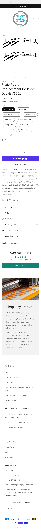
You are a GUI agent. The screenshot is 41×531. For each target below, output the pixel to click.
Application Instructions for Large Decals (20, 422)
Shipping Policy (10, 400)
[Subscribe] (33, 508)
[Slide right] (25, 77)
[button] (2, 18)
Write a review (20, 265)
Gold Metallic (30, 114)
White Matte (8, 135)
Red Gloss (24, 125)
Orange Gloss (9, 125)
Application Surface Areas (14, 428)
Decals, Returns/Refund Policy (16, 395)
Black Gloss (8, 109)
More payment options (21, 164)
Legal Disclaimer (11, 442)
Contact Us (9, 470)
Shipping (4, 101)
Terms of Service (11, 457)
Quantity (4, 140)
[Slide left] (15, 77)
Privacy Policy (9, 447)
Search (7, 372)
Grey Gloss (8, 120)
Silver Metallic (9, 130)
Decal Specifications (12, 377)
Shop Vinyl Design (17, 527)
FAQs (6, 452)
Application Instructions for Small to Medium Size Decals (18, 416)
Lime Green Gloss (25, 120)
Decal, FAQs (9, 382)
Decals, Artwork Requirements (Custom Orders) (19, 388)
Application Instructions (11, 243)
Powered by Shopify (27, 527)
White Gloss (25, 130)
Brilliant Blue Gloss (11, 114)
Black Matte (23, 109)
